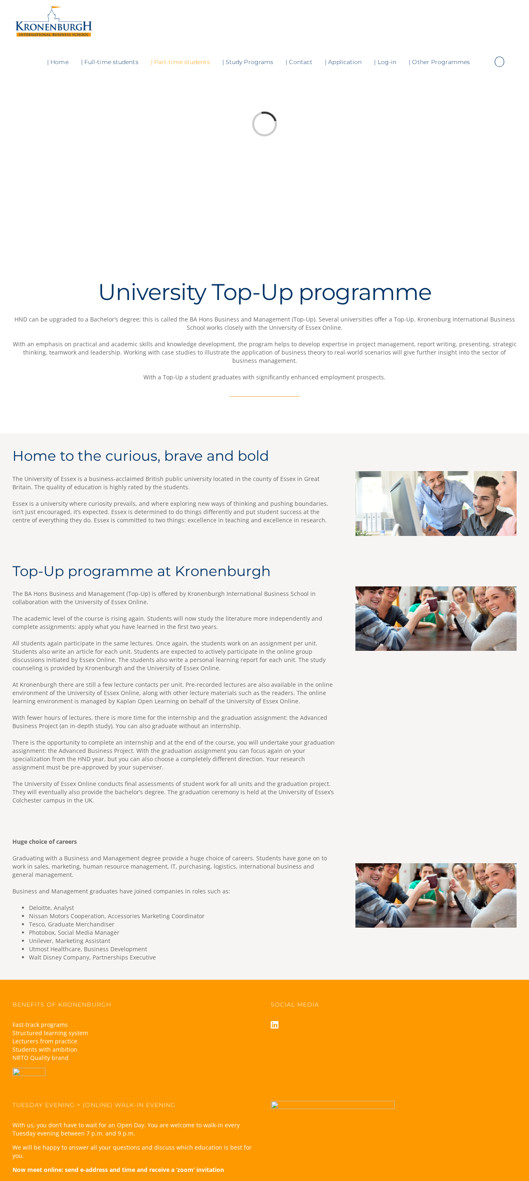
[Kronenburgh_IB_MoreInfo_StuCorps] (436, 589)
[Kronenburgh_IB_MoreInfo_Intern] (436, 474)
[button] (499, 62)
